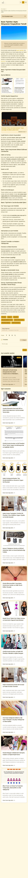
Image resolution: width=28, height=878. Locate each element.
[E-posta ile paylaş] (12, 335)
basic (17, 50)
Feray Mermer (5, 328)
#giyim (9, 317)
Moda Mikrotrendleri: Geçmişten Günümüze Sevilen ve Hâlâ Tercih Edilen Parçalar (12, 585)
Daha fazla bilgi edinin (8, 384)
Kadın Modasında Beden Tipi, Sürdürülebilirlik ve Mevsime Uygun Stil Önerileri (13, 480)
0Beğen (24, 340)
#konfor (16, 317)
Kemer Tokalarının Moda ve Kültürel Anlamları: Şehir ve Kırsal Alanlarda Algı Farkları (14, 550)
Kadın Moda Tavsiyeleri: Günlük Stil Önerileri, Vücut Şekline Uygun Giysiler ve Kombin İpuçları (14, 515)
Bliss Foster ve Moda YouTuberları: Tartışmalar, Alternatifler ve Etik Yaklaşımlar (13, 787)
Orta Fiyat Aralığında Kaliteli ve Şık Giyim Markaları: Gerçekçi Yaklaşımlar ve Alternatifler (13, 719)
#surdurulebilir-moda (7, 319)
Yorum (24, 350)
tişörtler (22, 50)
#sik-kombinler (16, 322)
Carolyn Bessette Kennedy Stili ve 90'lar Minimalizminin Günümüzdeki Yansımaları (13, 410)
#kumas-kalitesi (6, 322)
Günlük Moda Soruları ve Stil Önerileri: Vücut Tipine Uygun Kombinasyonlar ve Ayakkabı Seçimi (13, 445)
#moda (3, 317)
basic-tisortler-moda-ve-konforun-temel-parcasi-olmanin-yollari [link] (14, 11)
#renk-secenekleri (19, 319)
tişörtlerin (3, 61)
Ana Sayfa (3, 9)
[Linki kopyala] (15, 335)
